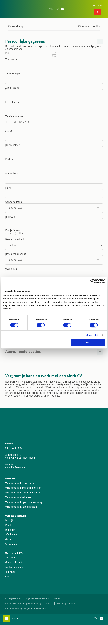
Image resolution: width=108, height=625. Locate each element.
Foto (7, 53)
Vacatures (10, 557)
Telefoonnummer (14, 116)
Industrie (10, 529)
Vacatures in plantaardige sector (23, 487)
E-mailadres (12, 102)
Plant (8, 525)
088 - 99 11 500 (13, 447)
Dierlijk (9, 520)
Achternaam (12, 87)
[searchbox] (10, 222)
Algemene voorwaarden (37, 598)
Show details (92, 335)
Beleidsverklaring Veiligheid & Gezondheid (25, 609)
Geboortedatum (13, 202)
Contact (9, 576)
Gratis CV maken (14, 567)
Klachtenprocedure (66, 603)
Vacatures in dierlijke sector (20, 483)
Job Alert (10, 571)
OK (88, 343)
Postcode (10, 159)
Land (8, 187)
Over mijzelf (11, 268)
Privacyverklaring (13, 598)
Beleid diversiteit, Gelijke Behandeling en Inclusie (28, 603)
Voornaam (11, 59)
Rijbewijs (10, 216)
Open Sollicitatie (14, 562)
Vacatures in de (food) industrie (22, 492)
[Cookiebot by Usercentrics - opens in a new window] (92, 281)
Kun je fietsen (12, 230)
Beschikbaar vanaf (15, 254)
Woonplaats (11, 173)
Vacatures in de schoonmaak (21, 507)
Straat (8, 130)
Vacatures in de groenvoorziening (23, 502)
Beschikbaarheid (14, 239)
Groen (8, 539)
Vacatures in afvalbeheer (18, 497)
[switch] (38, 324)
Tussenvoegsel (13, 73)
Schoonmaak (12, 544)
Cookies (56, 598)
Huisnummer (12, 145)
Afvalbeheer (11, 534)
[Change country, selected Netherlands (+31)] (8, 122)
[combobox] (54, 222)
